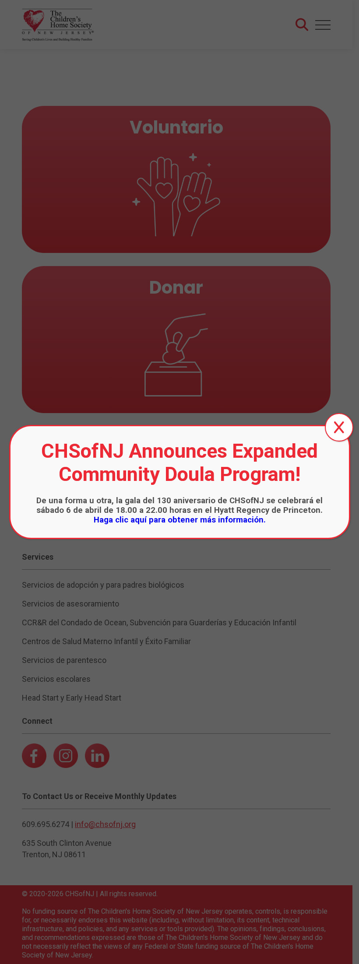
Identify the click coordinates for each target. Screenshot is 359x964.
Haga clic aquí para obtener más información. (180, 520)
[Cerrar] (339, 427)
